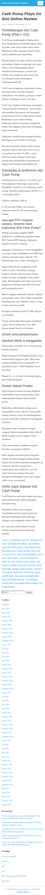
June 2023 (5, 748)
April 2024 (6, 708)
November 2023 (7, 728)
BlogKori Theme (22, 892)
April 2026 (6, 612)
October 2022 (7, 780)
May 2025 (5, 656)
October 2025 (7, 636)
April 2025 (6, 660)
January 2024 (6, 720)
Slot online (6, 881)
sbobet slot (18, 571)
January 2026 (6, 624)
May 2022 (5, 788)
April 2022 (6, 792)
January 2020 (6, 804)
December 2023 (7, 724)
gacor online (12, 557)
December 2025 (7, 628)
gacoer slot (11, 553)
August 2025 (6, 644)
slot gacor (5, 861)
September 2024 (7, 688)
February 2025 (7, 668)
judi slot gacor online (25, 561)
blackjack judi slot (20, 539)
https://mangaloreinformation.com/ (14, 876)
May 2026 (5, 608)
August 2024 (6, 692)
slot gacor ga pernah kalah (27, 575)
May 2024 (5, 704)
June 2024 (5, 700)
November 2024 (7, 680)
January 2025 (6, 672)
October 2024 (7, 684)
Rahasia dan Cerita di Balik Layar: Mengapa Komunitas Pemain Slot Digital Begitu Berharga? (22, 843)
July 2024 (5, 696)
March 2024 (6, 712)
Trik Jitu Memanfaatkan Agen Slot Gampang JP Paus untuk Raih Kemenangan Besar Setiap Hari (21, 817)
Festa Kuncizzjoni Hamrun (15, 3)
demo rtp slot (24, 550)
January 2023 (6, 768)
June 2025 (5, 652)
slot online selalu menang (26, 582)
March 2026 (6, 616)
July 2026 (5, 604)
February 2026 (7, 620)
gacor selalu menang (28, 557)
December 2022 (7, 772)
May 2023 (5, 752)
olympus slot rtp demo (22, 568)
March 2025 (6, 664)
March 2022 (6, 796)
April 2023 (6, 756)
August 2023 (6, 740)
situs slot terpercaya (9, 856)
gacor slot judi (8, 561)
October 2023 (7, 732)
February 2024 (7, 716)
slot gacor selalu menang (13, 579)
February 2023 (7, 764)
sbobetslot (28, 571)
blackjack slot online (17, 543)
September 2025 (7, 640)
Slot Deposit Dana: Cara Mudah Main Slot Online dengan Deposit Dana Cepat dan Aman (22, 830)
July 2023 (5, 744)
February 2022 (7, 800)
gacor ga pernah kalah (27, 553)
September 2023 (7, 736)
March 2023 (6, 760)
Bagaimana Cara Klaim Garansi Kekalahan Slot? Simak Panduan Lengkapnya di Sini (22, 823)
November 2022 (7, 776)
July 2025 (5, 648)
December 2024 (7, 676)
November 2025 (7, 632)
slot (3, 866)
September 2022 (7, 784)
